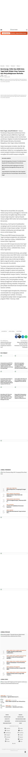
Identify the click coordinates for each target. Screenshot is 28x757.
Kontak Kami (20, 717)
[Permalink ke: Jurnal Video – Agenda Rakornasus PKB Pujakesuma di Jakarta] (14, 688)
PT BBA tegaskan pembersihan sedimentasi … (14, 652)
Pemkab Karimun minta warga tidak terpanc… (15, 674)
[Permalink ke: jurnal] (2, 76)
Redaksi (20, 714)
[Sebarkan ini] (16, 336)
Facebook (8, 728)
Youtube (21, 739)
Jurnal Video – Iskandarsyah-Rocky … (15, 707)
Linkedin (21, 734)
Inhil (11, 488)
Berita (8, 488)
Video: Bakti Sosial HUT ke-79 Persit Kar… (16, 701)
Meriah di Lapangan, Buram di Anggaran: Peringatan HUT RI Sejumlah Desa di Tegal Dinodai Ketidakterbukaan (21, 365)
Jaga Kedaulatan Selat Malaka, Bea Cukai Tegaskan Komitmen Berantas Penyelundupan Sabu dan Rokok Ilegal (14, 173)
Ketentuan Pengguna (20, 721)
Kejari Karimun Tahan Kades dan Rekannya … (14, 495)
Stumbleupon (8, 732)
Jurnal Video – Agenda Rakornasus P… (10, 696)
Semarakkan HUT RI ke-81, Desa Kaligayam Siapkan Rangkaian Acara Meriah (21, 380)
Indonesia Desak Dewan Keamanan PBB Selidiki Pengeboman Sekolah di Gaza (6, 344)
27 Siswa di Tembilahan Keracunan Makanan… (15, 506)
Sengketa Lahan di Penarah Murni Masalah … (15, 657)
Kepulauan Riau (17, 493)
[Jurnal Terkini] (13, 29)
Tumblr (21, 730)
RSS (14, 743)
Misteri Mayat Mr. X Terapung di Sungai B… (16, 490)
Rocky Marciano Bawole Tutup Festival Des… (16, 512)
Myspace (21, 737)
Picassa (8, 741)
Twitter (21, 728)
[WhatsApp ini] (26, 336)
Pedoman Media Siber (20, 719)
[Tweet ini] (19, 336)
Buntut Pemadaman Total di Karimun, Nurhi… (16, 663)
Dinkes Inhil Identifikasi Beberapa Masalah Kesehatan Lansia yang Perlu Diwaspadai (21, 344)
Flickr (21, 741)
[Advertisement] (14, 14)
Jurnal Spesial (13, 650)
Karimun (11, 493)
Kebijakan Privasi (7, 723)
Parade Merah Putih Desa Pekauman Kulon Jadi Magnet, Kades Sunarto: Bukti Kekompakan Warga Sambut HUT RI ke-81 (7, 381)
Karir (20, 723)
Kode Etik (7, 719)
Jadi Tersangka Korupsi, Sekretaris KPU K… (16, 501)
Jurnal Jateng (11, 331)
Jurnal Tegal (18, 331)
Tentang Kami (7, 717)
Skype (8, 739)
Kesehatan (11, 504)
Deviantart (8, 737)
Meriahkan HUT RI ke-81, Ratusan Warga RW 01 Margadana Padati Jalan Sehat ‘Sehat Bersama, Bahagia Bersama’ (6, 397)
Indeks (7, 714)
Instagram (8, 734)
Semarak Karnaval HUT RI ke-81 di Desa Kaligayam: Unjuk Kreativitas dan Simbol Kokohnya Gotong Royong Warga (7, 365)
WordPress (21, 732)
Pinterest (8, 730)
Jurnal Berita (4, 331)
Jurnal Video (4, 679)
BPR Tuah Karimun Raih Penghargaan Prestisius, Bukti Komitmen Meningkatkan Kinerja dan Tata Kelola (13, 167)
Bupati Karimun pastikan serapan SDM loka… (16, 668)
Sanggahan (7, 721)
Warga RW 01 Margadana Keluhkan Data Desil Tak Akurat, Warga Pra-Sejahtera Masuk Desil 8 (20, 396)
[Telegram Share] (22, 336)
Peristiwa (14, 488)
